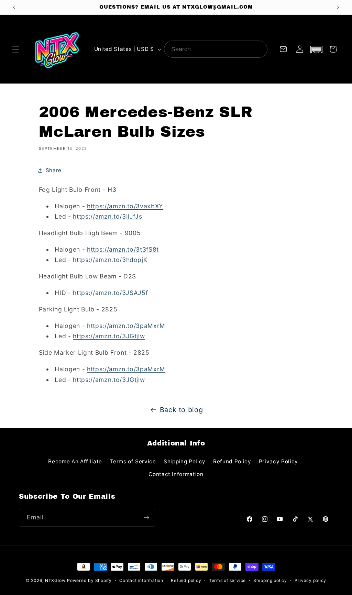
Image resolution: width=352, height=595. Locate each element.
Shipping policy (270, 580)
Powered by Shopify (89, 580)
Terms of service (227, 580)
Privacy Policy (278, 461)
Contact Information (176, 474)
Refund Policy (232, 461)
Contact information (141, 580)
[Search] (259, 49)
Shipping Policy (185, 461)
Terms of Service (133, 461)
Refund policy (186, 580)
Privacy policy (310, 580)
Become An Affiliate (75, 461)
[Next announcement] (337, 7)
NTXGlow (55, 580)
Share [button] (54, 170)
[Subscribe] (146, 518)
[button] (16, 49)
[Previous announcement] (14, 7)
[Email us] (283, 49)
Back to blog (181, 410)
